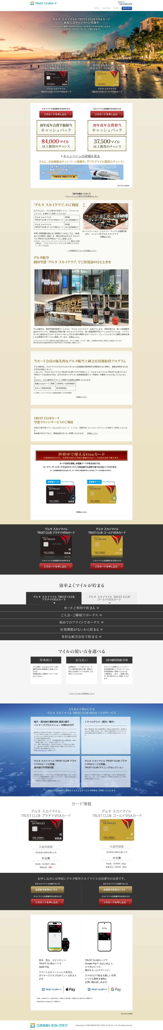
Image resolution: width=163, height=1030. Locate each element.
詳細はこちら (105, 237)
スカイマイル (106, 8)
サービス (116, 8)
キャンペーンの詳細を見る (81, 156)
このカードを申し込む (56, 114)
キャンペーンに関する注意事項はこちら (82, 196)
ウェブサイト (42, 750)
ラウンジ (97, 8)
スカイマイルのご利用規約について (82, 693)
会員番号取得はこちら (47, 889)
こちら (46, 245)
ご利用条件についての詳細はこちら (82, 251)
